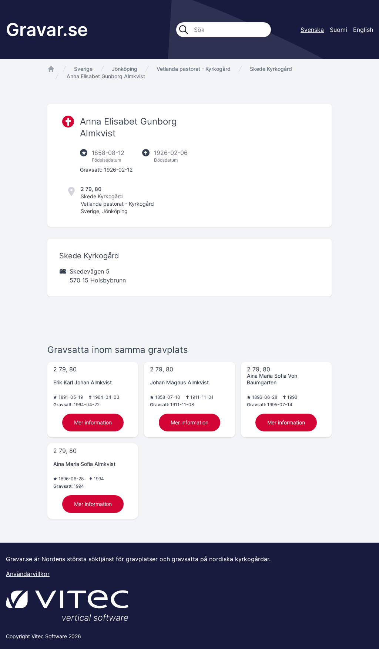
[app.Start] (51, 69)
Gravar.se (47, 29)
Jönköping (124, 69)
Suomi (338, 29)
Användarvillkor (28, 573)
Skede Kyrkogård (271, 69)
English (363, 29)
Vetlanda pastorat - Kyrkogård (194, 69)
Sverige (83, 69)
